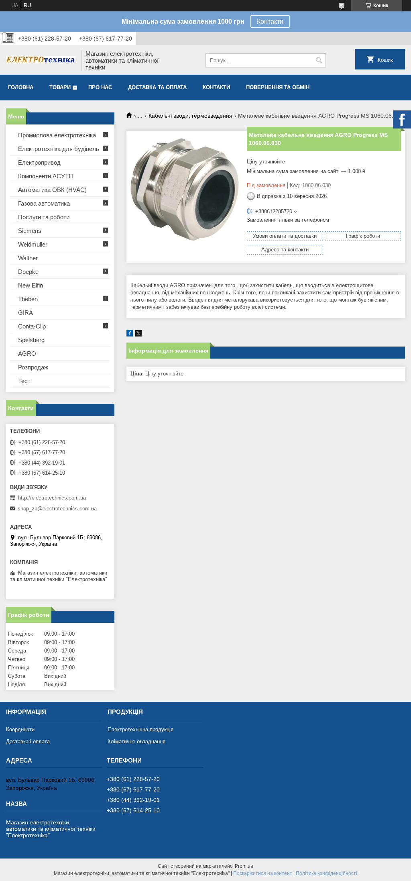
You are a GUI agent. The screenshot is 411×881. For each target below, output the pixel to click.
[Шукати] (319, 60)
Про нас (100, 87)
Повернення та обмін (277, 87)
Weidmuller (32, 244)
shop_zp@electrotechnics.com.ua (57, 509)
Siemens (29, 230)
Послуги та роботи (43, 217)
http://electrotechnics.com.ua (52, 498)
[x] (138, 335)
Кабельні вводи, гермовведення (190, 115)
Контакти (270, 21)
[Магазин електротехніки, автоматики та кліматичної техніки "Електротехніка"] (40, 60)
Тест (24, 380)
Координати (20, 729)
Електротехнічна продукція (140, 729)
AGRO (27, 353)
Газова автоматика (44, 203)
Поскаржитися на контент (262, 873)
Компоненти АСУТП (45, 176)
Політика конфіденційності (326, 873)
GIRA (25, 312)
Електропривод (39, 162)
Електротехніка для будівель (58, 148)
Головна (20, 87)
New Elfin (30, 285)
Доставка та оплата (157, 87)
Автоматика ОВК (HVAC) (52, 189)
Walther (28, 258)
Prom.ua (244, 866)
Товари (60, 87)
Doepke (28, 271)
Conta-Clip (32, 326)
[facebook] (129, 335)
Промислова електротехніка (57, 135)
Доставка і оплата (28, 741)
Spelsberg (31, 339)
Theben (28, 299)
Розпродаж (33, 367)
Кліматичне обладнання (136, 741)
